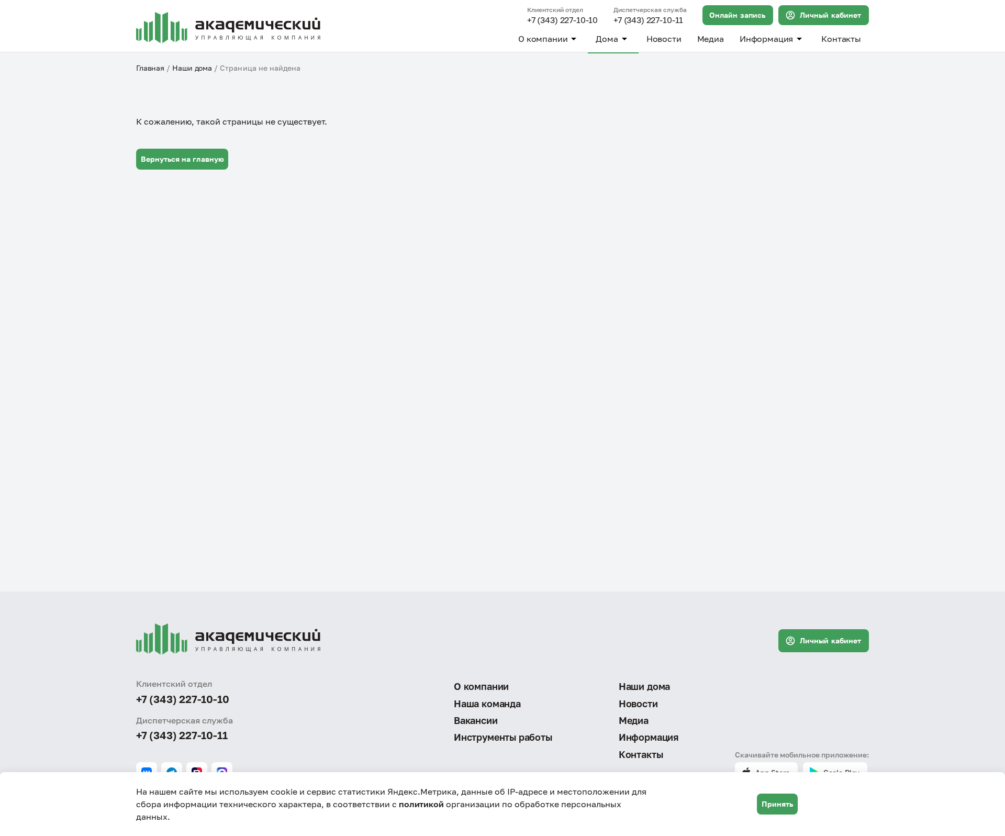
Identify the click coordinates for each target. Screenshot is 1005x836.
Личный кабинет (830, 14)
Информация (766, 39)
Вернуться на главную (182, 158)
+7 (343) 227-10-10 (562, 20)
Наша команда (487, 703)
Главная (150, 67)
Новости (664, 39)
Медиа (710, 39)
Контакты (841, 39)
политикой (421, 804)
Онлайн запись (737, 14)
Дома (607, 39)
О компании (542, 39)
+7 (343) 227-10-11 (648, 20)
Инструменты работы (503, 737)
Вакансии (476, 720)
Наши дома (192, 67)
